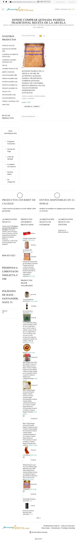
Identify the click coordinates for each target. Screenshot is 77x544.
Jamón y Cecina (7, 72)
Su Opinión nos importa (11, 165)
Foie (3, 65)
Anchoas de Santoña (9, 49)
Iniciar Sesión (60, 2)
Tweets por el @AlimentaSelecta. (63, 231)
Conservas (9, 233)
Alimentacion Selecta (52, 526)
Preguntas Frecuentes (11, 142)
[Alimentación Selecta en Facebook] (10, 313)
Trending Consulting (68, 528)
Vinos (4, 104)
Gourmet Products (8, 68)
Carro (65, 9)
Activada (44, 532)
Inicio (5, 25)
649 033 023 (44, 1)
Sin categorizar (7, 98)
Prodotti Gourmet (8, 85)
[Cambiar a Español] (38, 538)
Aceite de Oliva (7, 45)
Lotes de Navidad (8, 75)
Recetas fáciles (10, 173)
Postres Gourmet (8, 82)
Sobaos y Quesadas (8, 101)
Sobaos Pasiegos (12, 231)
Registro (72, 2)
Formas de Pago (11, 150)
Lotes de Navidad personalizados (9, 234)
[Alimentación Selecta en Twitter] (16, 313)
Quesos (4, 91)
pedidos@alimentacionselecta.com (23, 2)
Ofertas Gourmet (8, 78)
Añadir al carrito (31, 106)
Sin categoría (6, 95)
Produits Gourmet (8, 88)
